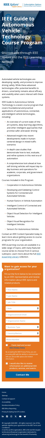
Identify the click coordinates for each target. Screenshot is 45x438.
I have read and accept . (20, 346)
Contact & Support (8, 399)
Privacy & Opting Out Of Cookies (13, 412)
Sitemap (5, 396)
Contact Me (22, 374)
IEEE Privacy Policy (17, 347)
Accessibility (6, 402)
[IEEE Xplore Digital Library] (22, 5)
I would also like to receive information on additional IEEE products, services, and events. (23, 365)
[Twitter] (15, 416)
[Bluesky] (24, 416)
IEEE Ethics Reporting (9, 409)
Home (4, 392)
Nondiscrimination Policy (11, 405)
